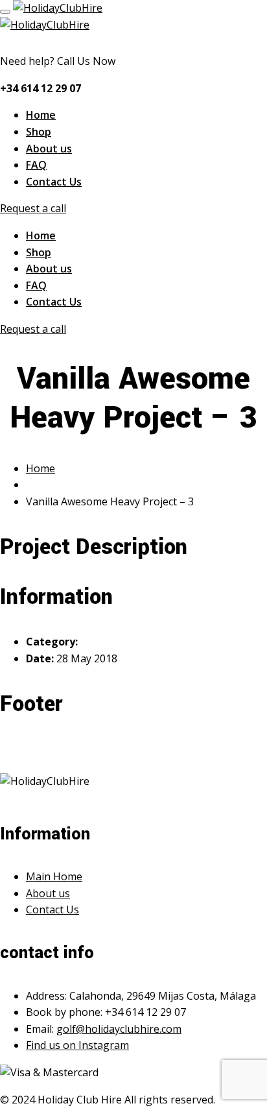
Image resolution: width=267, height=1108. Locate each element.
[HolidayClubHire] (57, 8)
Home (41, 115)
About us (49, 148)
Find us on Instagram (77, 1045)
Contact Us (54, 182)
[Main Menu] (5, 12)
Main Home (54, 876)
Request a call (33, 208)
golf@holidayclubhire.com (118, 1029)
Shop (38, 132)
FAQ (36, 165)
